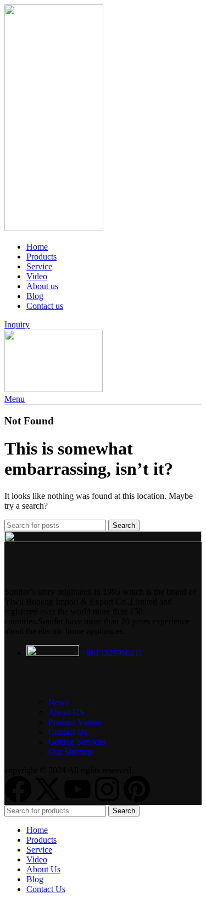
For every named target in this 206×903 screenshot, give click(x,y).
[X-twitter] (48, 789)
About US (66, 712)
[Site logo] (53, 228)
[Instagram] (107, 789)
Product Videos (75, 722)
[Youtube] (77, 789)
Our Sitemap (70, 751)
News (58, 702)
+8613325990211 (111, 653)
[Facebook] (18, 789)
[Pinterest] (137, 789)
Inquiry (17, 324)
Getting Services (76, 741)
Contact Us (67, 732)
